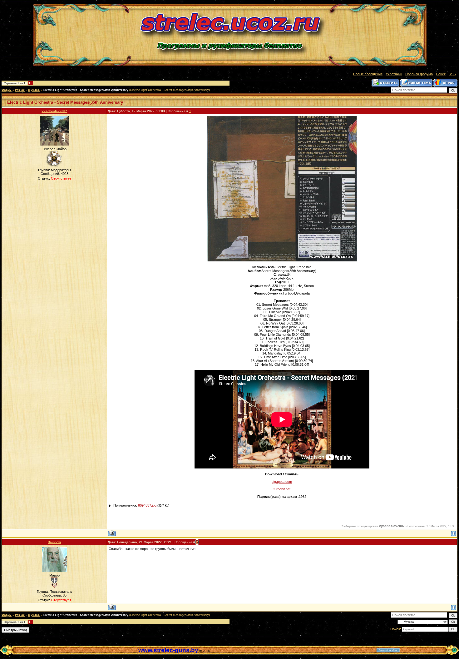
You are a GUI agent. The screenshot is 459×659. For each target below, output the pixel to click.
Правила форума (419, 74)
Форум (7, 90)
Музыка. (34, 90)
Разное (20, 90)
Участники (394, 74)
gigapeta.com (282, 481)
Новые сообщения (368, 74)
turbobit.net (282, 489)
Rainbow (54, 542)
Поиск (441, 74)
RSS (452, 74)
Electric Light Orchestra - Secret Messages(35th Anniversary (85, 90)
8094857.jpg (147, 505)
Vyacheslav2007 (54, 111)
